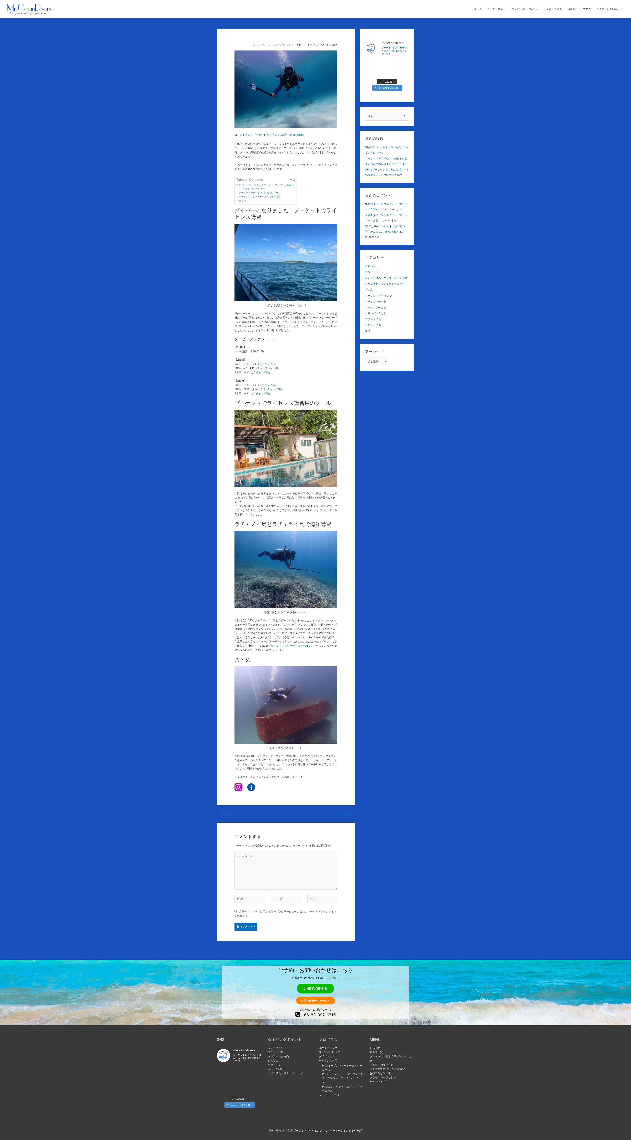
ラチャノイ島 (267, 364)
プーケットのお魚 (375, 301)
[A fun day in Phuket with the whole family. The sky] (402, 63)
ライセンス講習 (328, 1060)
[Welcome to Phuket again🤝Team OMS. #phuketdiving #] (224, 1089)
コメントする (242, 134)
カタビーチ (371, 271)
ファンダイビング (329, 1052)
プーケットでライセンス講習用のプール (259, 192)
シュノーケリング (329, 1095)
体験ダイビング (328, 1048)
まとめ (242, 200)
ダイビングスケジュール (255, 188)
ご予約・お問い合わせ (383, 1064)
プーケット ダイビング (266, 134)
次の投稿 (348, 813)
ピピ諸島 (273, 1060)
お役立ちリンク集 (380, 1073)
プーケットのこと (375, 307)
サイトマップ (378, 1081)
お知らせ (370, 266)
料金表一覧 (376, 1052)
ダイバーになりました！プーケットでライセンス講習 (266, 185)
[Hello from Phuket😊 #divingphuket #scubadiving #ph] (254, 1089)
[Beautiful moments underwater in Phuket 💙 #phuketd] (387, 63)
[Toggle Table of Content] (290, 180)
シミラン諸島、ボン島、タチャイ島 (386, 277)
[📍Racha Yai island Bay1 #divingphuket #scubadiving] (372, 72)
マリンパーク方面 (375, 313)
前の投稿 (224, 813)
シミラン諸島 (276, 1069)
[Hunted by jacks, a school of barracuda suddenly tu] (387, 72)
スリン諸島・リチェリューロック (287, 1073)
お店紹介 (375, 1048)
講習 (284, 134)
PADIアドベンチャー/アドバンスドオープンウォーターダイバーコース (342, 1078)
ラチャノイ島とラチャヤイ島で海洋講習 (259, 196)
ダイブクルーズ (328, 1056)
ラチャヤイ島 (261, 372)
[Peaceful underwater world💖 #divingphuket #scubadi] (402, 72)
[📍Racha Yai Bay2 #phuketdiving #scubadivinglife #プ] (372, 63)
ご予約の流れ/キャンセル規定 (387, 1069)
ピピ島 (369, 289)
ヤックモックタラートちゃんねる (291, 645)
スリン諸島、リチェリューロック (385, 283)
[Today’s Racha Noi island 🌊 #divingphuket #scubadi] (239, 1089)
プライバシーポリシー (383, 1077)
